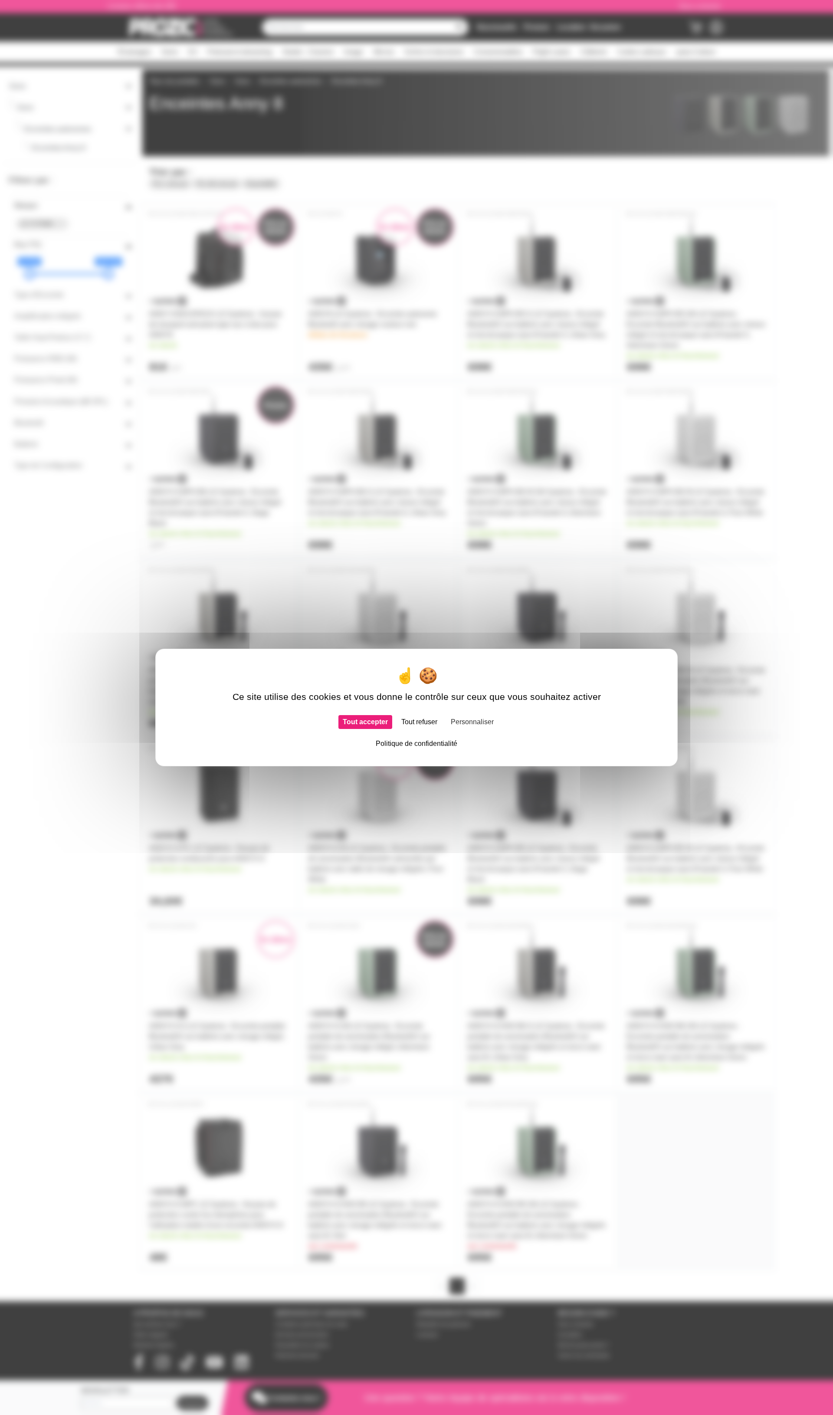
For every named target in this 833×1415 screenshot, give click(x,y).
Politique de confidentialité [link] (416, 743)
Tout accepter (365, 722)
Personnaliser (472, 722)
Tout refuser (419, 722)
